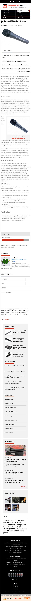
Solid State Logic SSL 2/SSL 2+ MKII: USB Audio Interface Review (19, 347)
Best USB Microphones (10, 424)
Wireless (21, 18)
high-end (22, 525)
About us (15, 586)
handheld (11, 247)
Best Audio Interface (9, 399)
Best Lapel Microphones (10, 407)
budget (25, 245)
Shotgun (6, 10)
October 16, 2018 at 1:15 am (19, 259)
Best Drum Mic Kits (9, 403)
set (25, 529)
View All (23, 486)
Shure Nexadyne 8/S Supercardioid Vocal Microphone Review (18, 340)
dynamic (7, 247)
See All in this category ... (23, 71)
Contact (15, 588)
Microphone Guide (9, 432)
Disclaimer (15, 590)
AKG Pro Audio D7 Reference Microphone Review (14, 61)
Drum (4, 18)
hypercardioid (6, 527)
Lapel (5, 15)
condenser (17, 522)
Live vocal (6, 13)
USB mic (20, 13)
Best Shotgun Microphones (11, 420)
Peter (20, 25)
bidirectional (11, 520)
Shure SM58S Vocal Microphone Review (17, 365)
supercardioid (13, 531)
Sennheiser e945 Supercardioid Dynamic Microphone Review (15, 564)
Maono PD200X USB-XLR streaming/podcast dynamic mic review (19, 354)
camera (22, 520)
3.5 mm (6, 520)
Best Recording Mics (9, 416)
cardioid (3, 247)
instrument (14, 527)
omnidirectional (17, 529)
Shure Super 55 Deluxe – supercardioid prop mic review (16, 68)
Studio (20, 15)
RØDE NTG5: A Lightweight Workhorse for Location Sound (19, 332)
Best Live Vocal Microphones (13, 245)
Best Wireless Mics (9, 428)
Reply (14, 261)
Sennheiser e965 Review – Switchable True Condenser (15, 65)
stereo (5, 531)
